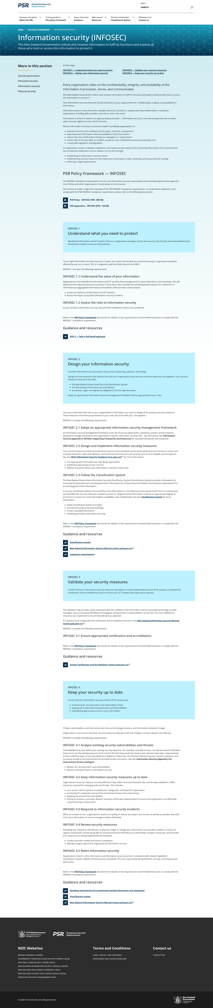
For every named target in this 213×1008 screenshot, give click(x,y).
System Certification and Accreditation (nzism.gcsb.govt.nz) (99, 664)
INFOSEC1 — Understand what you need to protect (88, 70)
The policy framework (39, 29)
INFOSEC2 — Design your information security (85, 73)
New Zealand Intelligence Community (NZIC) (39, 970)
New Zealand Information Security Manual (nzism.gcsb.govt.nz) (101, 548)
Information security (29, 86)
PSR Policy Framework (85, 317)
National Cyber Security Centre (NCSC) (36, 962)
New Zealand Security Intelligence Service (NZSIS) (42, 973)
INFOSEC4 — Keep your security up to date (143, 73)
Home (20, 29)
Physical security (27, 91)
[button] (40, 17)
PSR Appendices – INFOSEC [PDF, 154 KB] (89, 206)
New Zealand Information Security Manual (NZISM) (43, 966)
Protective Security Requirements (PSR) (37, 977)
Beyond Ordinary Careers (30, 955)
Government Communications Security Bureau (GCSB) (44, 959)
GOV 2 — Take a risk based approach (87, 336)
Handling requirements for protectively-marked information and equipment (107, 890)
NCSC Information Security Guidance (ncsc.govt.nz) (97, 457)
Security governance (29, 75)
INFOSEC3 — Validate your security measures (145, 70)
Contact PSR (159, 955)
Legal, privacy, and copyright (107, 955)
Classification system (80, 542)
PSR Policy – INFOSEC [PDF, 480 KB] (86, 200)
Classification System (151, 497)
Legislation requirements (82, 554)
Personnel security (28, 80)
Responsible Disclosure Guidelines (110, 959)
